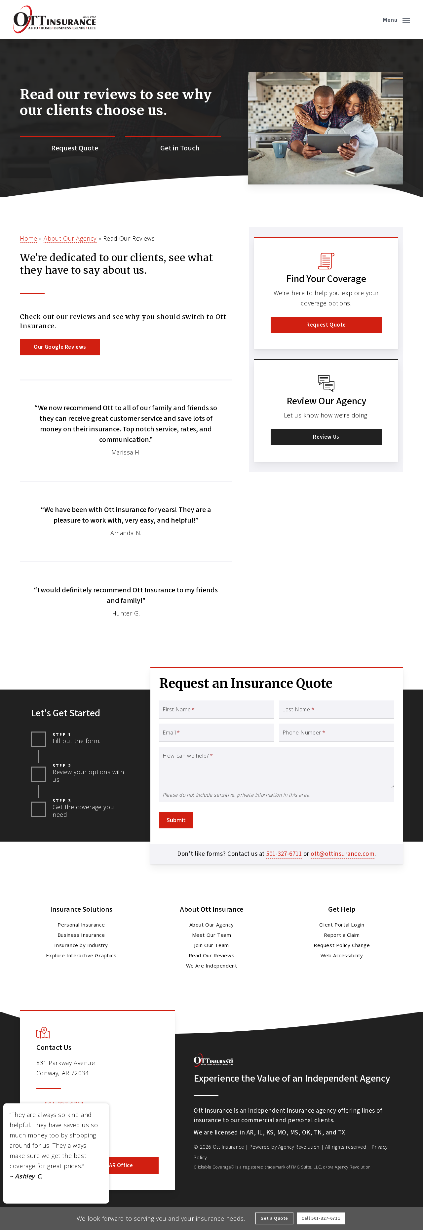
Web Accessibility (342, 955)
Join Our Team (211, 945)
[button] (396, 19)
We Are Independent (211, 965)
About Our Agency (70, 238)
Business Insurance (81, 935)
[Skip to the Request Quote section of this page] (67, 148)
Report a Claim (342, 935)
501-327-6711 (284, 854)
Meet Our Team (211, 935)
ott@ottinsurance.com (342, 854)
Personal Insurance (81, 924)
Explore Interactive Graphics (81, 955)
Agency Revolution (299, 1147)
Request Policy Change (342, 945)
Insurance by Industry (81, 945)
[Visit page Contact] (173, 148)
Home (28, 238)
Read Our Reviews (212, 955)
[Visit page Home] (54, 19)
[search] (369, 19)
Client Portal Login (341, 924)
